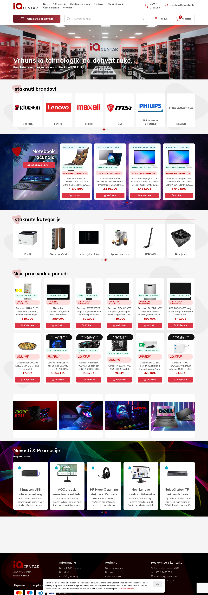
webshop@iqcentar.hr (182, 5)
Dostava (99, 4)
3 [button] (108, 129)
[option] (104, 52)
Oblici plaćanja (115, 4)
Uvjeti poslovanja (80, 4)
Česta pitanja (51, 7)
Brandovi (64, 572)
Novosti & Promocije (54, 4)
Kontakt (67, 7)
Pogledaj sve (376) (38, 164)
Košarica (77, 195)
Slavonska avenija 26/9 (166, 568)
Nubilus (25, 575)
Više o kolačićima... (127, 588)
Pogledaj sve (20, 456)
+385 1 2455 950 (155, 6)
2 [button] (104, 129)
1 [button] (100, 129)
